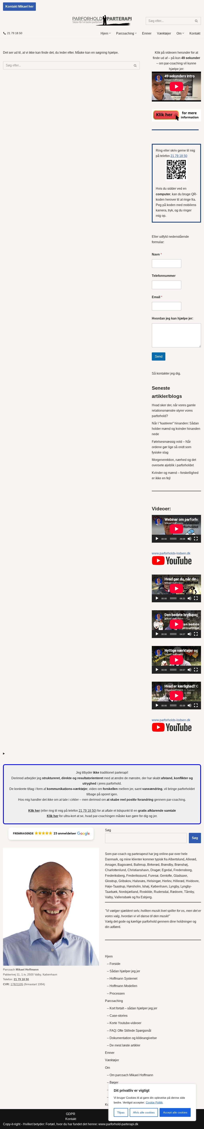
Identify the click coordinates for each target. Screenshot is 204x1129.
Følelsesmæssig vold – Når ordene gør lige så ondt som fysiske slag (171, 447)
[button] (110, 33)
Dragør (155, 870)
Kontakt (194, 33)
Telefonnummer (164, 275)
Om (107, 1067)
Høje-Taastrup (115, 886)
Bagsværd (125, 864)
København (159, 886)
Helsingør (154, 881)
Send (158, 356)
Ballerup (140, 864)
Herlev (166, 881)
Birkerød (153, 864)
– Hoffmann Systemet (122, 978)
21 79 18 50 (14, 33)
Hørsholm (134, 886)
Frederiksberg (115, 875)
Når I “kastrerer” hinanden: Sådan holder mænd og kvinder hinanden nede (176, 429)
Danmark (111, 859)
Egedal (167, 870)
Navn (157, 254)
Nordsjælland (128, 891)
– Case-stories (117, 1015)
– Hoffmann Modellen (122, 986)
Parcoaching (114, 1001)
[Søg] (196, 21)
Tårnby (189, 891)
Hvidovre (192, 881)
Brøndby (167, 864)
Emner (146, 33)
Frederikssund (136, 875)
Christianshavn (138, 870)
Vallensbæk (122, 897)
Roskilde (146, 891)
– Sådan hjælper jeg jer (123, 971)
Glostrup (111, 881)
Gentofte (166, 875)
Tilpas (121, 1112)
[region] (152, 1102)
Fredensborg (183, 870)
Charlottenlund (115, 870)
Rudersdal (161, 891)
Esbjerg (146, 897)
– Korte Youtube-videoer (124, 1023)
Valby (109, 897)
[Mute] (189, 539)
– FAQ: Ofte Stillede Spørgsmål (129, 1030)
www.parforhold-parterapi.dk (118, 1124)
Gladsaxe (180, 875)
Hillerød (178, 881)
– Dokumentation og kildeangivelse (132, 1038)
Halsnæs (138, 881)
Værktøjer (164, 33)
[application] (176, 529)
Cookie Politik (154, 1102)
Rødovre (176, 891)
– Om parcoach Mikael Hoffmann (130, 1075)
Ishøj (145, 886)
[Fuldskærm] (196, 539)
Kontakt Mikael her (19, 6)
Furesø (153, 875)
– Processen (116, 993)
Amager (110, 864)
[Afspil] (157, 539)
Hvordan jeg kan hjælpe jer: (172, 318)
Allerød (191, 859)
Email (157, 297)
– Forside (113, 963)
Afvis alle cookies (144, 1112)
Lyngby (174, 886)
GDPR (70, 1114)
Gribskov (125, 881)
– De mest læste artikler (123, 1045)
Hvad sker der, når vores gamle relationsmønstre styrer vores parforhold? (174, 410)
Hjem (109, 956)
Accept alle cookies (175, 1112)
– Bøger (112, 1082)
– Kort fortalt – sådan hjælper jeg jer (132, 1008)
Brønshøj (181, 864)
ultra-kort (70, 816)
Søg (108, 830)
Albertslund (176, 859)
